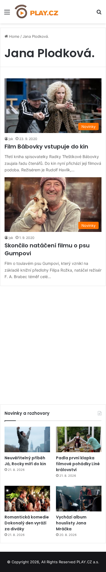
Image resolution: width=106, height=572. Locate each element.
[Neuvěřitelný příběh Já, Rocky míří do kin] (27, 439)
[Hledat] (99, 14)
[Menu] (7, 14)
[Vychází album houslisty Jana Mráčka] (78, 498)
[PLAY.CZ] (36, 11)
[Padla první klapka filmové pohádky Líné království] (78, 439)
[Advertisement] (53, 343)
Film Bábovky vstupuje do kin (46, 146)
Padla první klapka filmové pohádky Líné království (78, 464)
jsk (11, 139)
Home (14, 36)
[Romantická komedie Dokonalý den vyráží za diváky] (27, 498)
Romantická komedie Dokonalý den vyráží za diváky (27, 523)
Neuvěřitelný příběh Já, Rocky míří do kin (25, 461)
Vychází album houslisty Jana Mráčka (71, 523)
